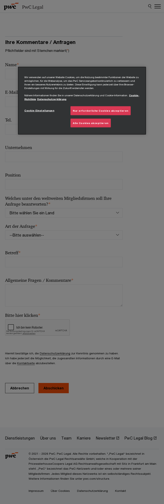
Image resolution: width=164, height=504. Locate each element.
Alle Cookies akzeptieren (90, 122)
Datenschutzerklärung (51, 99)
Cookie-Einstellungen (39, 110)
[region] (82, 101)
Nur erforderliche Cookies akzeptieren (100, 110)
